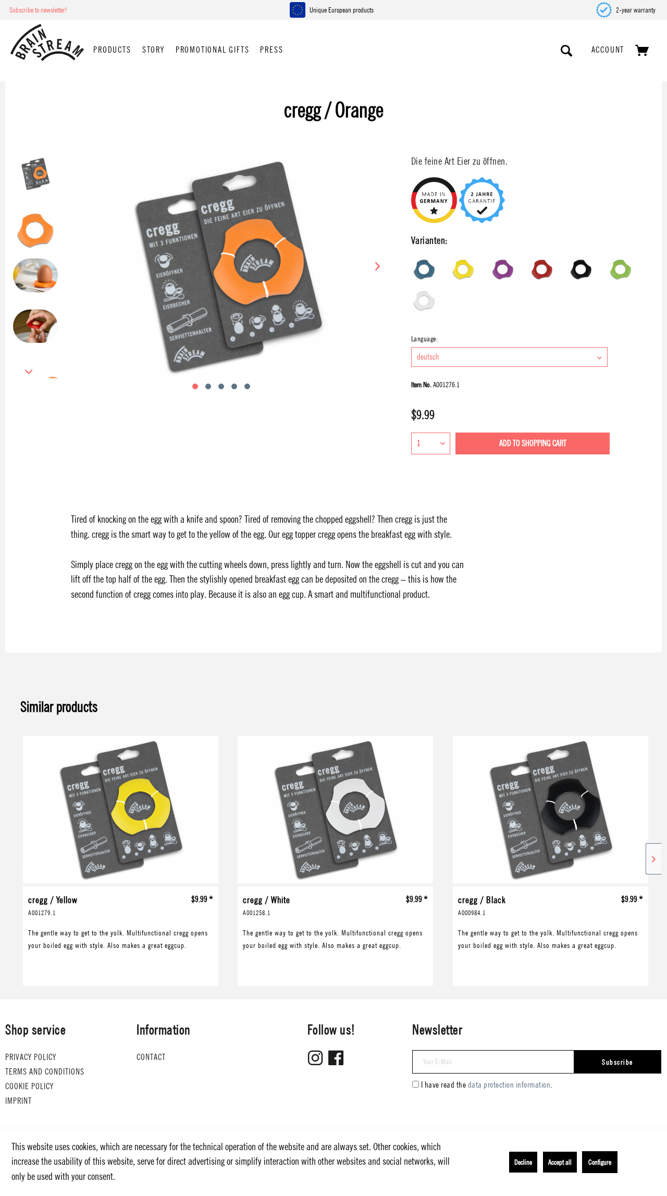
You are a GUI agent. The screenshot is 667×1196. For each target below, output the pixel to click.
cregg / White (266, 904)
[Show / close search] (567, 50)
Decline (523, 1162)
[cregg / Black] (550, 811)
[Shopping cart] (642, 50)
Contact (151, 1057)
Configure (599, 1162)
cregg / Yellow (53, 904)
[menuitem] (112, 50)
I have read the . (486, 1085)
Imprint (18, 1101)
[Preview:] (35, 179)
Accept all (560, 1162)
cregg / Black (482, 904)
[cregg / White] (335, 811)
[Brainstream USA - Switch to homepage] (47, 42)
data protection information (509, 1085)
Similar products (59, 707)
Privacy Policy (30, 1057)
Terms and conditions (44, 1072)
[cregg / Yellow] (120, 811)
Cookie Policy (29, 1086)
